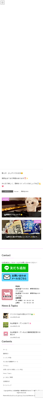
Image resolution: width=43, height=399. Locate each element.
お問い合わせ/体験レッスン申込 (13, 369)
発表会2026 (24, 191)
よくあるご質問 (8, 377)
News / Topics (7, 373)
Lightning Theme (21, 395)
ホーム (5, 350)
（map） (21, 291)
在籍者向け (6, 381)
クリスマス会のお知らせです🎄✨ (22, 314)
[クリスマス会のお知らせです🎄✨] (5, 316)
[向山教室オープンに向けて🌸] (5, 325)
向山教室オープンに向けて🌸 (20, 323)
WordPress (13, 395)
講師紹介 (6, 353)
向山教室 (18, 293)
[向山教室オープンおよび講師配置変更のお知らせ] (5, 334)
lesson (16, 191)
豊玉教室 (18, 289)
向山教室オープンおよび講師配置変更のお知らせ (25, 333)
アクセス (5, 365)
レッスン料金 (7, 357)
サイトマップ (7, 385)
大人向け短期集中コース (10, 361)
